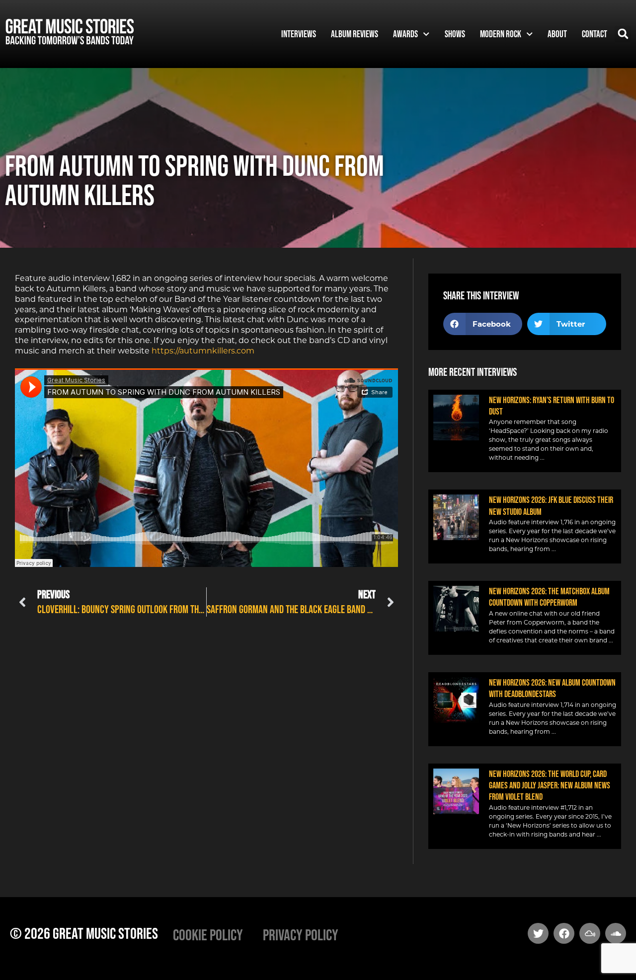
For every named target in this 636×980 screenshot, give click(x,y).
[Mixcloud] (589, 933)
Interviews (298, 33)
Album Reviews (354, 33)
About (557, 33)
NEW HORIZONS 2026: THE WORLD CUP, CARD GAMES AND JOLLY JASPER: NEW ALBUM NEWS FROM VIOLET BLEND (549, 785)
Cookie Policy (208, 934)
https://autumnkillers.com (203, 350)
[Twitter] (538, 933)
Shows (455, 33)
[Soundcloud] (615, 933)
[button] (623, 34)
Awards (405, 33)
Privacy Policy (300, 934)
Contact (594, 33)
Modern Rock (500, 33)
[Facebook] (564, 933)
